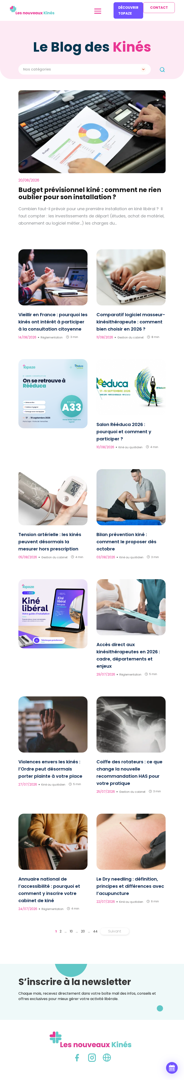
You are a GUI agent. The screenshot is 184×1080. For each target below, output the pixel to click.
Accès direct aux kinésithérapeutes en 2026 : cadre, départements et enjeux (128, 655)
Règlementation (52, 337)
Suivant (114, 931)
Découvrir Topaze (128, 10)
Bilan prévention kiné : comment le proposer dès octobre (126, 541)
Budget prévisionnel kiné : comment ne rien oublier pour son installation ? (89, 193)
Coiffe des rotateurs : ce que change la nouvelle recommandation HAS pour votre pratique (129, 772)
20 (83, 931)
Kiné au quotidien (130, 447)
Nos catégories (37, 69)
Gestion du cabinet (130, 337)
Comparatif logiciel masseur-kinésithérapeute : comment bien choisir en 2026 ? (130, 321)
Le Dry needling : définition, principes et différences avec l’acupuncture (130, 886)
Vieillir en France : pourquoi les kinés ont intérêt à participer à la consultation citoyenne (53, 321)
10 (71, 931)
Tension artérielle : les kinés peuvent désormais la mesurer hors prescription (49, 541)
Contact (159, 7)
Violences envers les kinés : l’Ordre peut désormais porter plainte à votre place (50, 769)
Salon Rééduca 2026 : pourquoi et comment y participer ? (123, 431)
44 (95, 931)
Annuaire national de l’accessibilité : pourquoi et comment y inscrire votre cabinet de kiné (49, 890)
